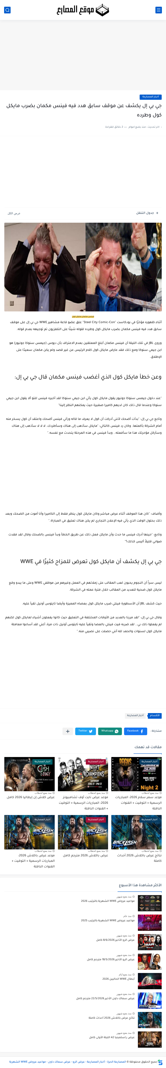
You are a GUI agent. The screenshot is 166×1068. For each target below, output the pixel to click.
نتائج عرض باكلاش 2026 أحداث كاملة (112, 1018)
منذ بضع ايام (125, 974)
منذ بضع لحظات (150, 792)
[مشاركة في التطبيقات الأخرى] (67, 731)
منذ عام (127, 916)
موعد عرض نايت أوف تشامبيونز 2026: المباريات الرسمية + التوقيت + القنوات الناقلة (83, 803)
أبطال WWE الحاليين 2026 (118, 979)
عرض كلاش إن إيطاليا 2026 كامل (31, 797)
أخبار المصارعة (150, 97)
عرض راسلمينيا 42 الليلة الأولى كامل (112, 1037)
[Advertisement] (83, 56)
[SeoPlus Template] (160, 1062)
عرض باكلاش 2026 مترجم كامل (85, 856)
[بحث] (7, 10)
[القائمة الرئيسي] (158, 10)
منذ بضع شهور (124, 896)
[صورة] (150, 903)
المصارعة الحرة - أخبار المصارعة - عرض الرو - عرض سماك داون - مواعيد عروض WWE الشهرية (67, 1062)
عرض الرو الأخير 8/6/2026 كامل (115, 940)
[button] (135, 731)
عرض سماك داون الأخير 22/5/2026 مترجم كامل (105, 998)
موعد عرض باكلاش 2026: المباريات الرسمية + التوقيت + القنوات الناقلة (33, 861)
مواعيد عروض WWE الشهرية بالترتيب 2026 (108, 901)
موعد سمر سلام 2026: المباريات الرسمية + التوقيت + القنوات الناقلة (138, 803)
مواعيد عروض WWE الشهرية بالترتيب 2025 (108, 920)
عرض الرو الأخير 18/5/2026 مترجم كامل (111, 959)
